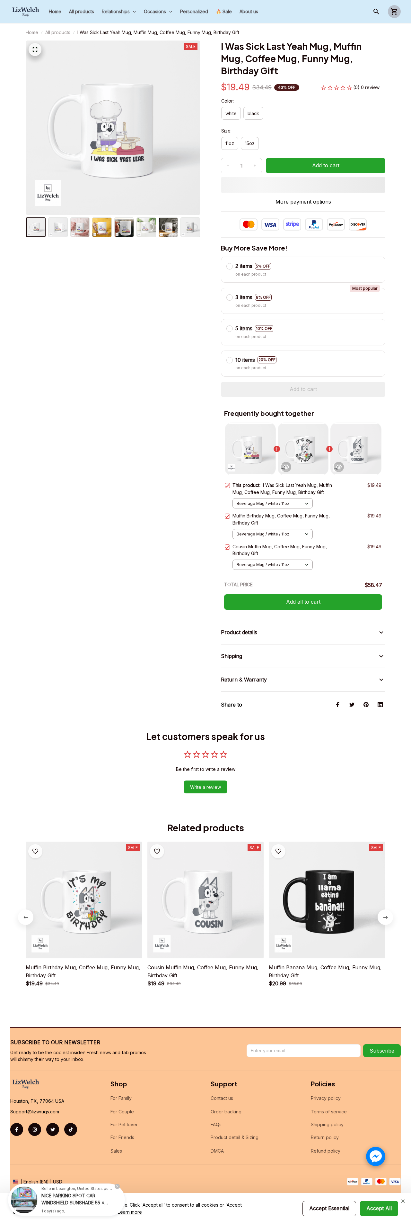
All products (57, 32)
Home (32, 32)
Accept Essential (329, 1208)
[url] (34, 1111)
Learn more (130, 1212)
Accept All (379, 1208)
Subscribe (382, 1050)
